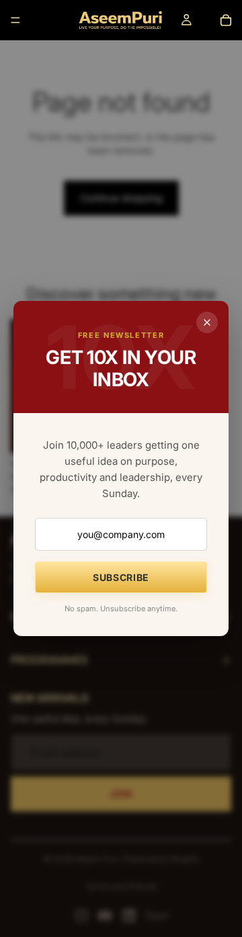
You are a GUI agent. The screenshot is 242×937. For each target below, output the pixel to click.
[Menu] (15, 20)
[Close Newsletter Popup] (207, 322)
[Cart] (226, 20)
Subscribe (121, 577)
